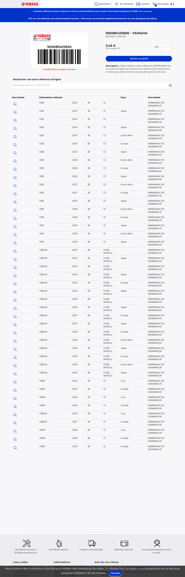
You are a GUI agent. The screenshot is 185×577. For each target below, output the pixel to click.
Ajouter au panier (139, 58)
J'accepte (115, 573)
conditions (147, 11)
